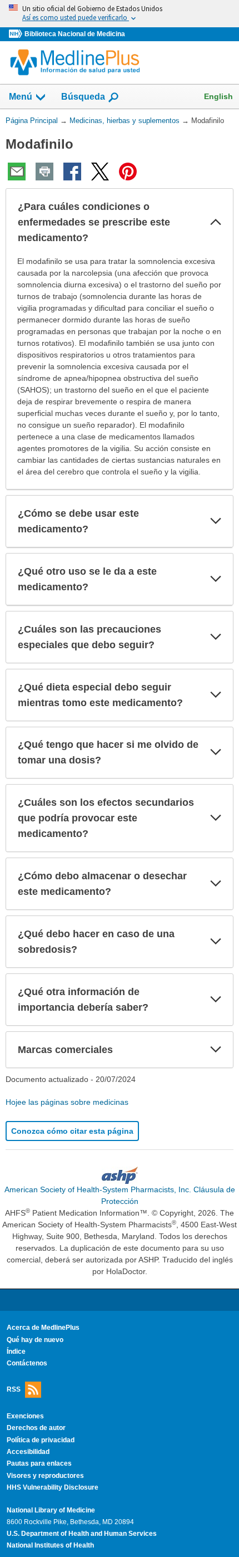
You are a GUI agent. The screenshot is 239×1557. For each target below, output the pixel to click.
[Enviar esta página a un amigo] (17, 171)
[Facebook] (72, 171)
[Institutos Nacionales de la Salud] (16, 34)
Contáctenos (27, 1363)
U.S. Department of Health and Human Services (82, 1534)
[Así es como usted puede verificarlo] (119, 13)
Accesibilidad (28, 1452)
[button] (215, 222)
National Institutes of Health (50, 1545)
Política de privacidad (40, 1440)
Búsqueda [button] (83, 100)
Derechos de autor (36, 1428)
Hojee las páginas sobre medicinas (67, 1102)
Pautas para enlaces (39, 1463)
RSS (14, 1389)
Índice (16, 1351)
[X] (100, 171)
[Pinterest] (128, 171)
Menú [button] (20, 96)
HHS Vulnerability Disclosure (52, 1487)
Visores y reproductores (45, 1476)
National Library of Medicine (51, 1510)
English (218, 96)
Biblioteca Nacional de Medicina (74, 34)
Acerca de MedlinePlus (43, 1327)
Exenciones (25, 1416)
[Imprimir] (44, 171)
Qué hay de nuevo (35, 1340)
